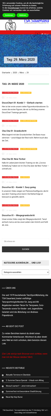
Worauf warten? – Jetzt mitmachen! (21, 386)
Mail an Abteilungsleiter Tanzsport (19, 347)
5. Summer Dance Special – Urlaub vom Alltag (25, 380)
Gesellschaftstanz (29, 121)
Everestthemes (31, 413)
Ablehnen (22, 15)
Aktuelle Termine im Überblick (18, 375)
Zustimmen (9, 15)
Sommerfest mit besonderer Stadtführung (23, 391)
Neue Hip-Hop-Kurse (14, 397)
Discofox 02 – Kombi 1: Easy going (19, 187)
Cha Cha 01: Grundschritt (14, 131)
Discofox (25, 177)
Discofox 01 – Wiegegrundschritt (18, 215)
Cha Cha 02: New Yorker (14, 159)
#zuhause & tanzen (11, 92)
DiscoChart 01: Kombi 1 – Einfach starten (22, 103)
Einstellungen (13, 8)
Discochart (26, 92)
